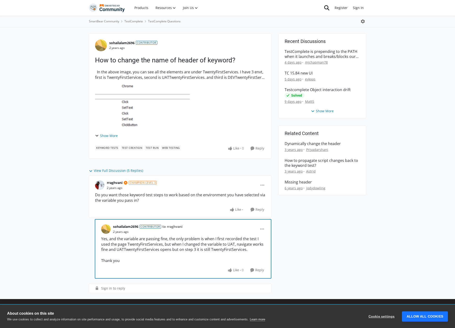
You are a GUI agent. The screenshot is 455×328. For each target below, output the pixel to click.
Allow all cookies (425, 316)
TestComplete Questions (164, 21)
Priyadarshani (317, 149)
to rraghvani (172, 226)
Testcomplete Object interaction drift (318, 89)
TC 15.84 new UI (299, 73)
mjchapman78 (316, 62)
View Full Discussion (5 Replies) (118, 170)
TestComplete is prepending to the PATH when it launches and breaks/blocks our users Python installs (321, 54)
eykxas (310, 79)
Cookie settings (382, 316)
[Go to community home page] (107, 8)
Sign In (358, 7)
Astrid (311, 171)
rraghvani (115, 182)
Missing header (298, 182)
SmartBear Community (104, 21)
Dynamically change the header (313, 143)
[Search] (327, 8)
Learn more (257, 319)
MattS (309, 101)
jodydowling (315, 188)
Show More (109, 135)
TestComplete (133, 21)
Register (341, 7)
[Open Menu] (362, 21)
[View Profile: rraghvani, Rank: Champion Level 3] (100, 185)
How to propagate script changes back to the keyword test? (321, 163)
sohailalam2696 (122, 43)
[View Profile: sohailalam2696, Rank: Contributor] (101, 45)
